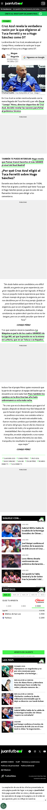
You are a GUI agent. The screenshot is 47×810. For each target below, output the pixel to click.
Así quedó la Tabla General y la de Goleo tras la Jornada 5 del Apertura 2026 (32, 578)
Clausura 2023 (9, 458)
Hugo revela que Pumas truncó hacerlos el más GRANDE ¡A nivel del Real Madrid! (23, 162)
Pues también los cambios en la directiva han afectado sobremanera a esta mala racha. (23, 397)
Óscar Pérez (31, 461)
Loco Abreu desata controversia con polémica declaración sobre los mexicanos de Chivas (33, 564)
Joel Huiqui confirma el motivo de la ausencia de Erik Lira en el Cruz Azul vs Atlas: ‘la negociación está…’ (33, 549)
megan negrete (15, 55)
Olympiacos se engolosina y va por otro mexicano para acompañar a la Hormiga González (27, 671)
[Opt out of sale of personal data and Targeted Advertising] (3, 806)
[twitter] (40, 751)
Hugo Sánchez (9, 461)
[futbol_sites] (8, 776)
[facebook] (29, 751)
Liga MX (21, 461)
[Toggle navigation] (2, 3)
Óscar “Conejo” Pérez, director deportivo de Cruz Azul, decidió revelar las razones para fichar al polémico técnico (23, 106)
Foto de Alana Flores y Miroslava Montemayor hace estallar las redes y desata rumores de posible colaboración (28, 685)
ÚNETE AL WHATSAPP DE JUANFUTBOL (21, 13)
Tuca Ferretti (16, 464)
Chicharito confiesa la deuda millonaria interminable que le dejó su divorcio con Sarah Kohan (29, 699)
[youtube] (44, 751)
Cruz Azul (35, 458)
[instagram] (35, 751)
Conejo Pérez (23, 458)
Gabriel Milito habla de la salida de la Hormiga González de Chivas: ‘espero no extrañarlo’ (33, 532)
